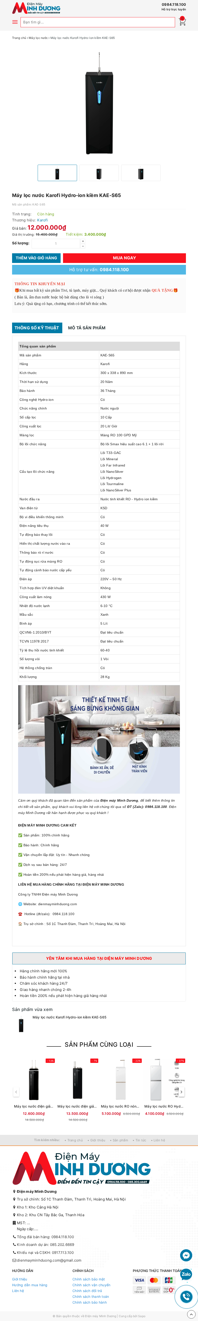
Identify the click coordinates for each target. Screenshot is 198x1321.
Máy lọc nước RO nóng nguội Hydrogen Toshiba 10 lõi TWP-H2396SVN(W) (121, 1106)
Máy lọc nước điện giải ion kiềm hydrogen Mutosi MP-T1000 (77, 1106)
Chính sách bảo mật (88, 1279)
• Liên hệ (158, 1140)
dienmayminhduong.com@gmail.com (49, 1260)
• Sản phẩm (119, 1140)
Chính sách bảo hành (89, 1302)
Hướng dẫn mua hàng (30, 1285)
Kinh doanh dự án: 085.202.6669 (45, 1244)
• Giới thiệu (96, 1140)
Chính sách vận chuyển (91, 1285)
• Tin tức (139, 1140)
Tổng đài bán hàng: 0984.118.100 (45, 1237)
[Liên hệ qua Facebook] (186, 1255)
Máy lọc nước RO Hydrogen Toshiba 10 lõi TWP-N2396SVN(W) (164, 1106)
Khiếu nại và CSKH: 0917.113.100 (45, 1252)
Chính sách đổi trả (87, 1291)
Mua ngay (124, 257)
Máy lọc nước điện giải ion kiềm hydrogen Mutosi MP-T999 (34, 1106)
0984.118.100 (174, 4)
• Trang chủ (73, 1140)
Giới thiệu (19, 1279)
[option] (99, 103)
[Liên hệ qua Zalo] (186, 1275)
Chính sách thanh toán (90, 1296)
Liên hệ (18, 1291)
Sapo (141, 1316)
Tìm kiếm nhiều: (47, 1140)
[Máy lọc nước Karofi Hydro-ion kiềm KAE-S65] (21, 1024)
